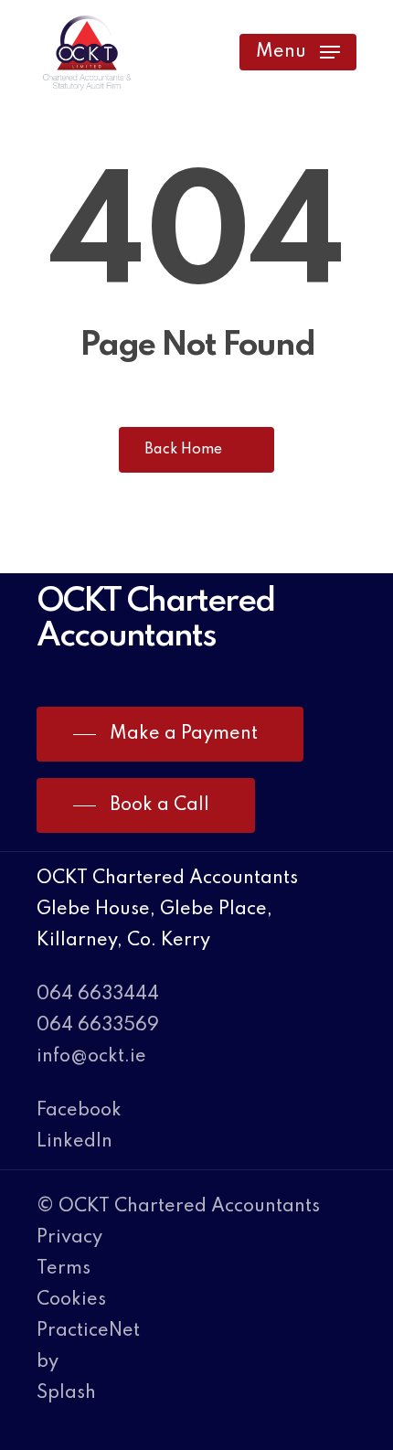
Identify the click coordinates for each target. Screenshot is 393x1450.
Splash (66, 1393)
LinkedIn (74, 1142)
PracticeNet (88, 1331)
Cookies (71, 1300)
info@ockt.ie (91, 1057)
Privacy (69, 1238)
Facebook (79, 1111)
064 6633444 (98, 995)
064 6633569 (98, 1026)
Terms (63, 1269)
